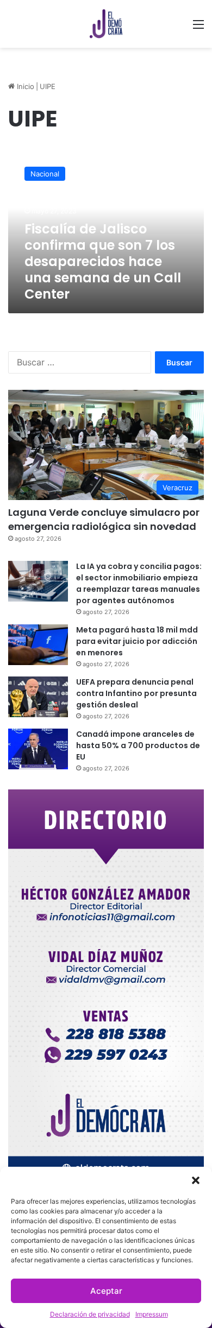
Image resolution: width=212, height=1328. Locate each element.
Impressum (151, 1314)
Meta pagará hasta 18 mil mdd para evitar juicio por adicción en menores (137, 641)
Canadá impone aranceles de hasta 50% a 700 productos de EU (138, 745)
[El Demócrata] (106, 24)
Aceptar (106, 1291)
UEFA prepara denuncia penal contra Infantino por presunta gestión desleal (136, 693)
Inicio (24, 86)
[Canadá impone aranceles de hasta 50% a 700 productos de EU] (38, 749)
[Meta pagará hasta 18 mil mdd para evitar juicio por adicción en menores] (38, 644)
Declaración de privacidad (90, 1314)
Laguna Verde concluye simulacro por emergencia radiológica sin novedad (103, 519)
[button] (195, 1180)
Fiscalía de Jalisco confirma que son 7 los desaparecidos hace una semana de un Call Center (102, 261)
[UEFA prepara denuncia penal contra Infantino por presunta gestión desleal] (38, 696)
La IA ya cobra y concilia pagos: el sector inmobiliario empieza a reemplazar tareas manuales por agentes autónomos (139, 583)
